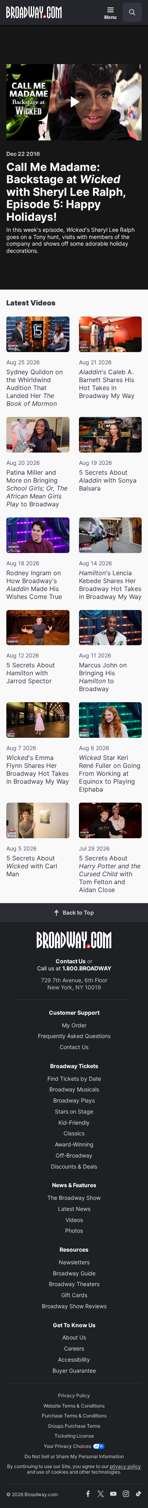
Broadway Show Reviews (74, 1306)
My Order (74, 1025)
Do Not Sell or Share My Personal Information (74, 1456)
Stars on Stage (74, 1111)
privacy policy (125, 1466)
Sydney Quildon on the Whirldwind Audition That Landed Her (34, 387)
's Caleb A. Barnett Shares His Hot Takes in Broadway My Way (107, 384)
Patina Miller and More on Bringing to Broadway (36, 488)
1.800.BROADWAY (86, 968)
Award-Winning (74, 1144)
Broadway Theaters (74, 1284)
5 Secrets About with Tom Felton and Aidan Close (110, 874)
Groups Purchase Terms (74, 1426)
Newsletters (74, 1262)
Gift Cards (74, 1295)
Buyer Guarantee (74, 1370)
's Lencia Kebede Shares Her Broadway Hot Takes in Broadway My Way (110, 585)
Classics (74, 1133)
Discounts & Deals (74, 1166)
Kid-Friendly (74, 1122)
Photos (74, 1230)
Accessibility (74, 1359)
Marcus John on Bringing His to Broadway (103, 677)
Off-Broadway (74, 1155)
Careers (74, 1348)
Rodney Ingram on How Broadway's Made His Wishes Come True (34, 585)
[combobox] (129, 12)
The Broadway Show (74, 1197)
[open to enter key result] (132, 12)
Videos (74, 1219)
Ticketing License (74, 1436)
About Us (74, 1337)
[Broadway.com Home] (34, 12)
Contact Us (71, 961)
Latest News (74, 1208)
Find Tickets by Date (74, 1078)
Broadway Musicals (74, 1089)
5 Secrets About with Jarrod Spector (30, 673)
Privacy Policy (74, 1395)
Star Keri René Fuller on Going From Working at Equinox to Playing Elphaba (110, 773)
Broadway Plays (74, 1100)
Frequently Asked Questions (74, 1035)
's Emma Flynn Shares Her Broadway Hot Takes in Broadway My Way (37, 769)
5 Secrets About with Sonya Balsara (108, 480)
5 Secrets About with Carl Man (31, 866)
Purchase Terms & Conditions (74, 1416)
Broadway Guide (74, 1273)
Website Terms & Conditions (74, 1406)
